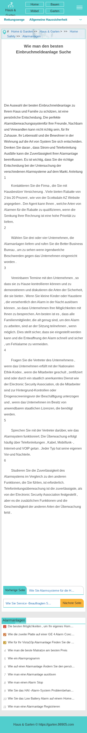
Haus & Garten (49, 31)
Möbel (35, 11)
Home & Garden (22, 31)
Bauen (55, 4)
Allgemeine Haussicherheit (48, 19)
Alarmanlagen (31, 36)
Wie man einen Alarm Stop (25, 682)
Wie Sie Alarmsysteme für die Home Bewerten (52, 590)
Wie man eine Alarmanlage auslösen (32, 674)
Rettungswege (14, 19)
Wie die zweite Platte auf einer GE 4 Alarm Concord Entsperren (41, 634)
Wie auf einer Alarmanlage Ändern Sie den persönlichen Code (41, 666)
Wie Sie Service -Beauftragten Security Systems (29, 603)
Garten (54, 11)
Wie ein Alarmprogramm (24, 658)
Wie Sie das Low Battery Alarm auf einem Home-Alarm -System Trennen (41, 698)
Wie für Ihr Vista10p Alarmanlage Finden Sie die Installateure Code (41, 642)
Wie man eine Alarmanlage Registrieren (34, 706)
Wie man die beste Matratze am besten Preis (37, 650)
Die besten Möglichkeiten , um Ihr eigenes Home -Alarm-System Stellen (41, 626)
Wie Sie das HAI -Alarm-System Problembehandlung (41, 690)
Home (35, 4)
